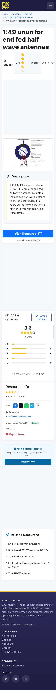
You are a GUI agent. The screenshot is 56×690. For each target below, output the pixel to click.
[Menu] (50, 5)
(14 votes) (34, 63)
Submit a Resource (13, 665)
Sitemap (7, 639)
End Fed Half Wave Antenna (19, 17)
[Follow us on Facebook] (15, 679)
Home (5, 14)
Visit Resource (26, 234)
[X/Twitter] (21, 405)
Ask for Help (9, 635)
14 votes (20, 396)
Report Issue (16, 434)
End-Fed (28, 14)
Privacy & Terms (11, 651)
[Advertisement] (28, 107)
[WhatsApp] (26, 405)
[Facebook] (15, 405)
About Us (7, 643)
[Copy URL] (37, 405)
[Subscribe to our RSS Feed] (26, 679)
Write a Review (42, 317)
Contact (6, 647)
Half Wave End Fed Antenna (20, 416)
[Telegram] (32, 405)
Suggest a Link (28, 461)
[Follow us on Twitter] (5, 679)
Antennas (16, 14)
